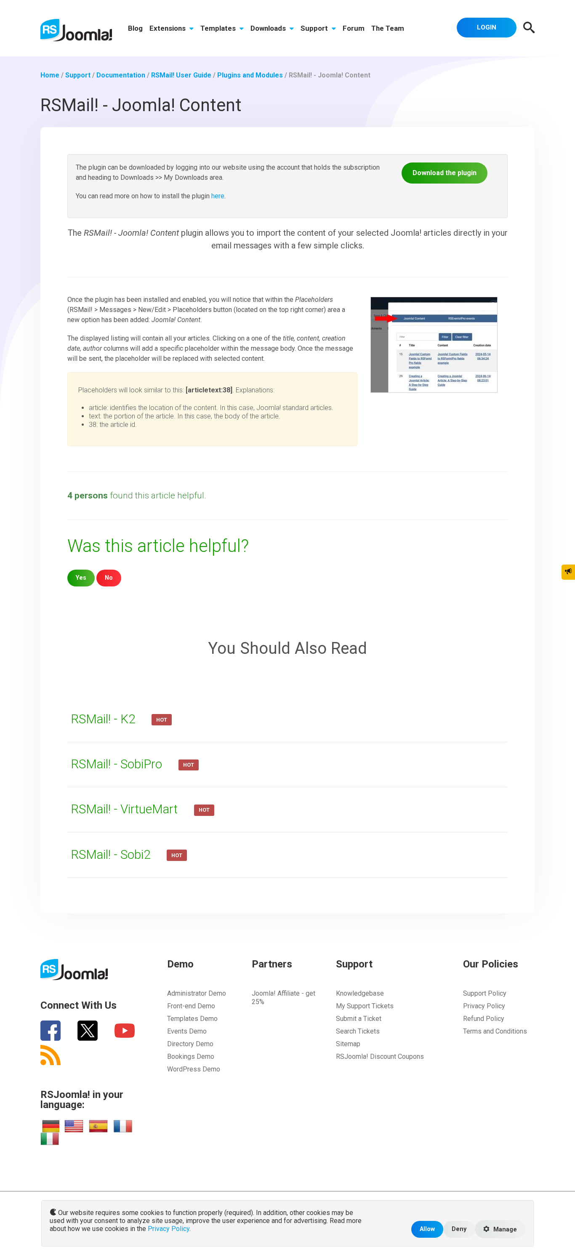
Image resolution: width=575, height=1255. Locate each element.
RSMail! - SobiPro (118, 764)
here (217, 196)
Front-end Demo (191, 1006)
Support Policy (484, 993)
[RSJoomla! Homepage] (76, 30)
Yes (81, 577)
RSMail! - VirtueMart (126, 809)
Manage (504, 1229)
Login (486, 27)
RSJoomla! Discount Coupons (380, 1056)
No (109, 577)
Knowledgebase (360, 993)
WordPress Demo (193, 1069)
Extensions (168, 28)
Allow (427, 1229)
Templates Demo (192, 1019)
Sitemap (348, 1044)
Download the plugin (445, 173)
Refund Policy (483, 1019)
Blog (135, 28)
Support (315, 28)
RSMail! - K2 (104, 719)
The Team (387, 28)
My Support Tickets (365, 1006)
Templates (218, 28)
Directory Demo (190, 1044)
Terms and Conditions (495, 1031)
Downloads (269, 28)
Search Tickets (358, 1031)
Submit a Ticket (358, 1019)
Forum (354, 28)
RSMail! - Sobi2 (112, 854)
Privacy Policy (484, 1006)
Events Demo (187, 1031)
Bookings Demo (190, 1056)
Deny (459, 1229)
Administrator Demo (196, 993)
